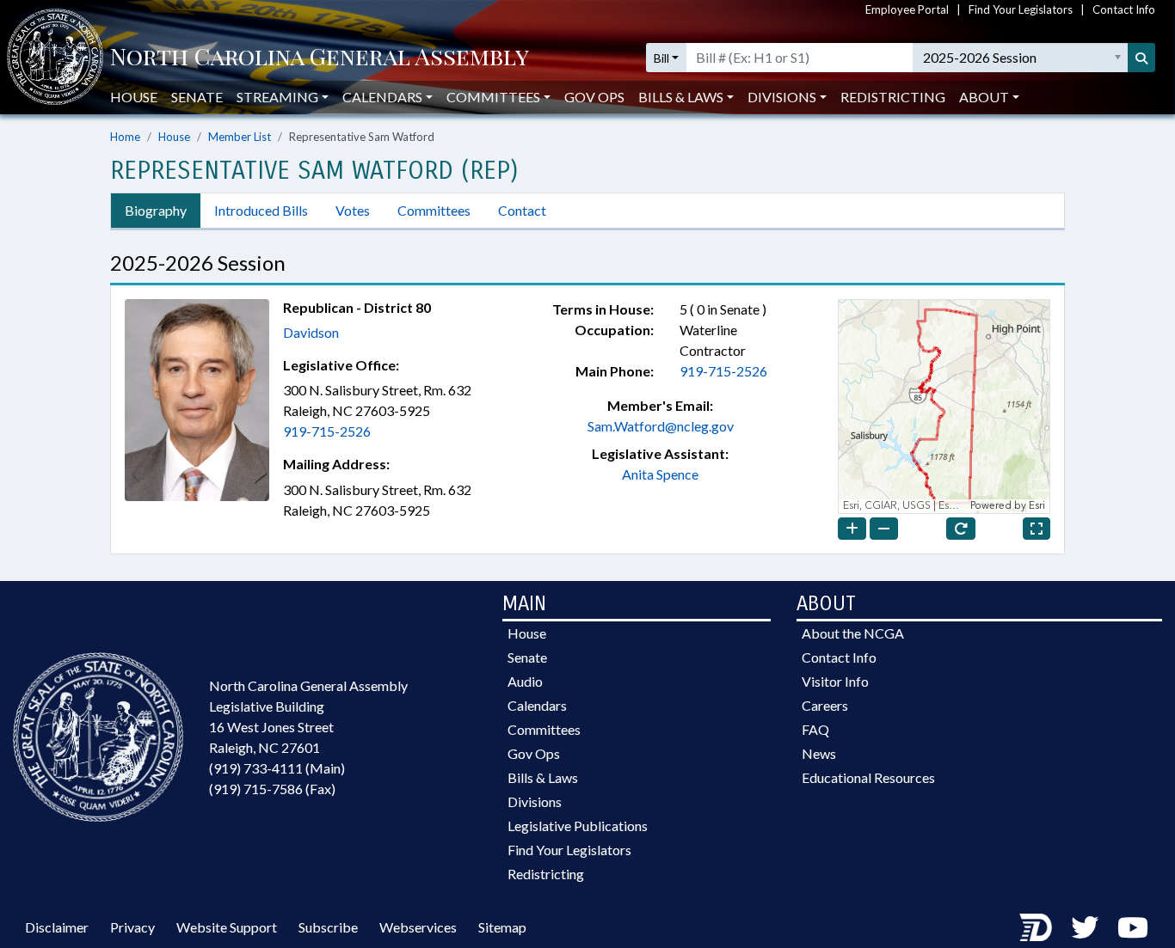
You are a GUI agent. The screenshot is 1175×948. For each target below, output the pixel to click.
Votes (352, 210)
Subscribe (328, 927)
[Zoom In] (852, 528)
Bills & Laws (543, 777)
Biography (156, 210)
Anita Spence (660, 474)
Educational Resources (868, 777)
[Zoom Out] (884, 528)
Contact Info (1123, 9)
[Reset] (960, 528)
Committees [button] (493, 97)
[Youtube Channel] (1132, 927)
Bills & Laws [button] (680, 97)
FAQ (815, 729)
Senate (197, 97)
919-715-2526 (327, 431)
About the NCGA (853, 633)
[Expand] (1036, 528)
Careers (825, 705)
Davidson (311, 332)
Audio (525, 681)
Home (125, 137)
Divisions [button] (781, 97)
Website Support (226, 927)
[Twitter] (1084, 927)
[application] (944, 406)
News (819, 753)
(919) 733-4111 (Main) (277, 768)
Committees (434, 210)
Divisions (535, 801)
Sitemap (502, 927)
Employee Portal (907, 9)
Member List (239, 137)
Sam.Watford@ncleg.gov (661, 426)
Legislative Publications (578, 825)
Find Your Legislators (1021, 9)
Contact (522, 210)
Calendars (537, 705)
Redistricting (892, 97)
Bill (661, 58)
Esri (1037, 506)
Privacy (132, 927)
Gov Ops (594, 97)
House (133, 97)
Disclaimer (57, 927)
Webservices (418, 927)
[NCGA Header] (319, 58)
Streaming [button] (277, 97)
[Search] (1141, 57)
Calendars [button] (382, 97)
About (984, 97)
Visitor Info (835, 681)
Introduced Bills (261, 210)
